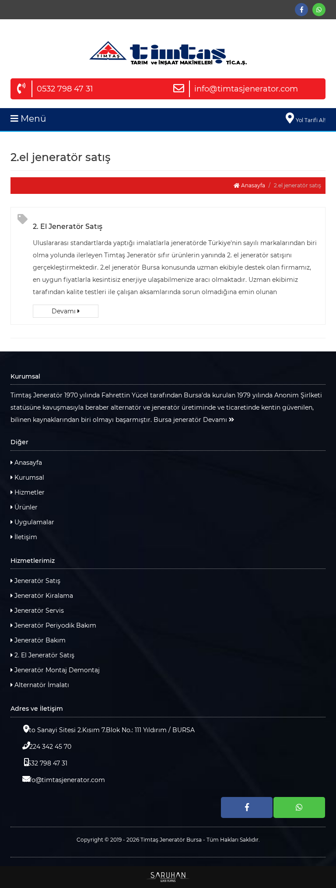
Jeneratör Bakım (39, 640)
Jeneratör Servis (38, 610)
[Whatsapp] (319, 9)
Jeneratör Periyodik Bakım (54, 625)
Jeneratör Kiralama (43, 596)
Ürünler (25, 507)
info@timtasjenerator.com (246, 89)
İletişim (25, 537)
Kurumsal (28, 477)
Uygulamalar (33, 522)
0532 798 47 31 (65, 89)
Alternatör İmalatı (41, 685)
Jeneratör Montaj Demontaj (56, 670)
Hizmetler (29, 492)
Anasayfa (252, 185)
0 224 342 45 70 (47, 747)
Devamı (64, 311)
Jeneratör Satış (36, 581)
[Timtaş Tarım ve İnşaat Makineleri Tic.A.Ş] (168, 53)
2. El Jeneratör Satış (67, 226)
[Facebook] (301, 9)
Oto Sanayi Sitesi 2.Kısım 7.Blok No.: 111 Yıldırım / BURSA (109, 730)
